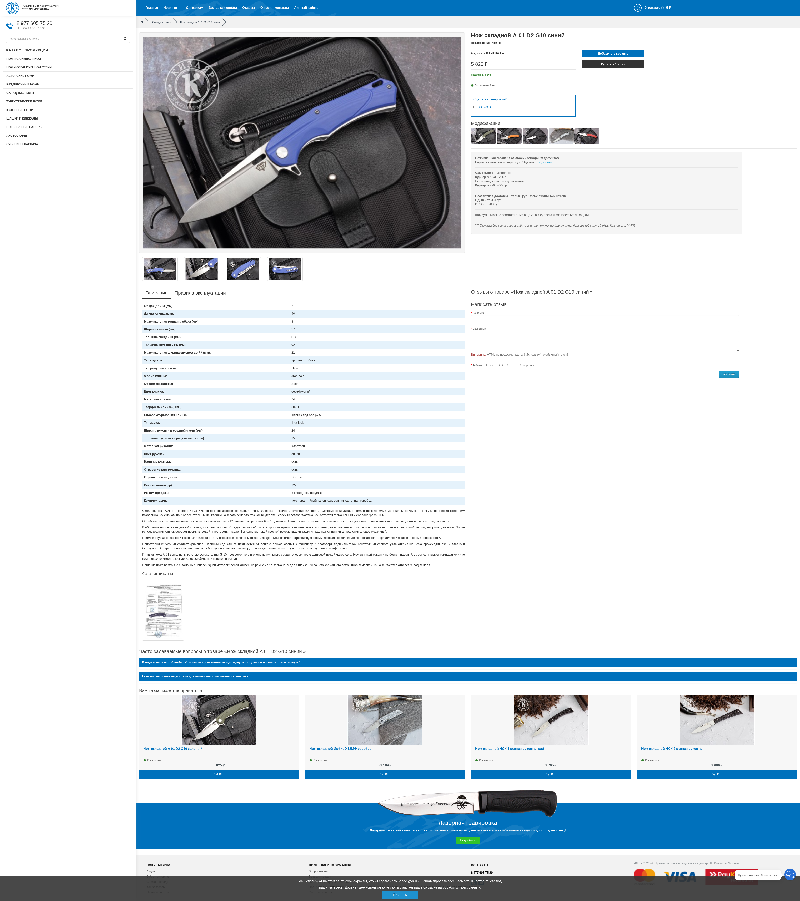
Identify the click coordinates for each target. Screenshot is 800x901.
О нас (264, 7)
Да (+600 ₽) (484, 107)
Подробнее (468, 840)
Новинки (170, 7)
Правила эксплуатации (200, 293)
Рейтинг (477, 365)
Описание (156, 292)
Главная (151, 7)
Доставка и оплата (223, 7)
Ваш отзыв (479, 328)
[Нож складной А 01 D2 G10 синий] (302, 142)
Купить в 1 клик (613, 64)
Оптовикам (194, 7)
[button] (790, 874)
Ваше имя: (479, 313)
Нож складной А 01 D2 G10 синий (200, 22)
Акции (150, 871)
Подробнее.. (544, 162)
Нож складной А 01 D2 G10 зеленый (172, 748)
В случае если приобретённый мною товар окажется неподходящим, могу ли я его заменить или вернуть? (221, 662)
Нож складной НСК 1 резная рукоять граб (509, 748)
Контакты (281, 7)
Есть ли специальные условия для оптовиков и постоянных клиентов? (195, 676)
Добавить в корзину (613, 53)
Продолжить (728, 374)
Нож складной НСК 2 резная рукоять (671, 748)
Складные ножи (161, 22)
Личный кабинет (307, 7)
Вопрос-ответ (318, 871)
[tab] (468, 662)
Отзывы (248, 7)
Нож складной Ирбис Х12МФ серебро (340, 748)
